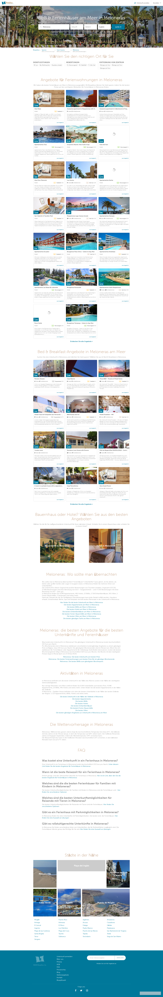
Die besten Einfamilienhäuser (81, 706)
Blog (58, 972)
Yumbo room (38, 450)
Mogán (37, 920)
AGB (58, 964)
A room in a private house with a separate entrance (50, 486)
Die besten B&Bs (81, 701)
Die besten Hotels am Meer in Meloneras (81, 609)
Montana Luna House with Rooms (78, 450)
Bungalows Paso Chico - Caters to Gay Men (81, 251)
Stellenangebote (63, 975)
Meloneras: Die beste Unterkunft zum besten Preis (81, 657)
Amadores (110, 920)
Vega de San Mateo (114, 936)
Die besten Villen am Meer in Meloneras (81, 616)
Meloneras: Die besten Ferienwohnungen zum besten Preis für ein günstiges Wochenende (82, 659)
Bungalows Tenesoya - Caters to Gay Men (80, 323)
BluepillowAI (61, 980)
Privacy (59, 962)
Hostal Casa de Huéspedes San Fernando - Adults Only (51, 414)
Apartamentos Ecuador (41, 251)
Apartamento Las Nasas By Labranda (46, 287)
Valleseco (62, 936)
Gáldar (109, 925)
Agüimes (86, 920)
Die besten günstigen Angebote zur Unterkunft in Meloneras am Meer (81, 713)
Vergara (37, 939)
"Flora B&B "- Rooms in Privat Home (111, 379)
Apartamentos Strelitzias (107, 251)
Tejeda (85, 934)
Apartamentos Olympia (107, 216)
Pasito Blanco (88, 928)
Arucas (85, 922)
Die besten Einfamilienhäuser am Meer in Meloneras (81, 612)
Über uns (60, 959)
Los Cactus (70, 180)
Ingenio (37, 928)
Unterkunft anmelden (64, 956)
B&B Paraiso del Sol (73, 414)
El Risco (61, 925)
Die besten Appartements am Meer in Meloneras (81, 605)
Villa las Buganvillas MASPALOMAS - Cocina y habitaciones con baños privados (125, 450)
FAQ (58, 967)
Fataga (85, 925)
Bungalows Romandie (74, 287)
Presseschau (61, 970)
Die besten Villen (81, 710)
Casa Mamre (71, 379)
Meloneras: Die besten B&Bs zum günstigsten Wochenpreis (81, 661)
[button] (75, 990)
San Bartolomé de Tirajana (116, 931)
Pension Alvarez (39, 379)
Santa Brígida (39, 934)
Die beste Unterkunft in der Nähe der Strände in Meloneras (81, 697)
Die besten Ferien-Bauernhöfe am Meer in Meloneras (81, 614)
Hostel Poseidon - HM (107, 414)
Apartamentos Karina (106, 180)
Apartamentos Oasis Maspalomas (110, 287)
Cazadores (111, 922)
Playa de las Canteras (42, 931)
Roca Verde (38, 323)
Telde (109, 934)
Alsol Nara (37, 109)
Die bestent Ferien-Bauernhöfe (81, 708)
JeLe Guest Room (105, 486)
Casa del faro (104, 144)
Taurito (61, 934)
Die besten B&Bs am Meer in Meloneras (81, 607)
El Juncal (37, 925)
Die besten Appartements (81, 699)
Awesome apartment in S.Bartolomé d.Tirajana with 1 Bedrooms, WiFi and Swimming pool (128, 109)
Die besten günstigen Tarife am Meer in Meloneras (81, 618)
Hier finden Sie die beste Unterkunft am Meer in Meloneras (81, 602)
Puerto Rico (63, 920)
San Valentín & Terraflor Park (43, 216)
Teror (36, 936)
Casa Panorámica (72, 486)
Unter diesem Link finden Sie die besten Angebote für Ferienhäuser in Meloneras (80, 765)
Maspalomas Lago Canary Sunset (77, 216)
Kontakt (59, 977)
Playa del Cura (64, 931)
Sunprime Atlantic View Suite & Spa (78, 144)
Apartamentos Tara (40, 144)
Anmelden (120, 958)
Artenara (62, 922)
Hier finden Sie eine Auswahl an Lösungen (95, 829)
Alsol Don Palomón (40, 180)
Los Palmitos (63, 928)
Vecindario (86, 936)
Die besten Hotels (81, 703)
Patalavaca (111, 928)
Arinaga (37, 922)
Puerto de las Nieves (90, 931)
